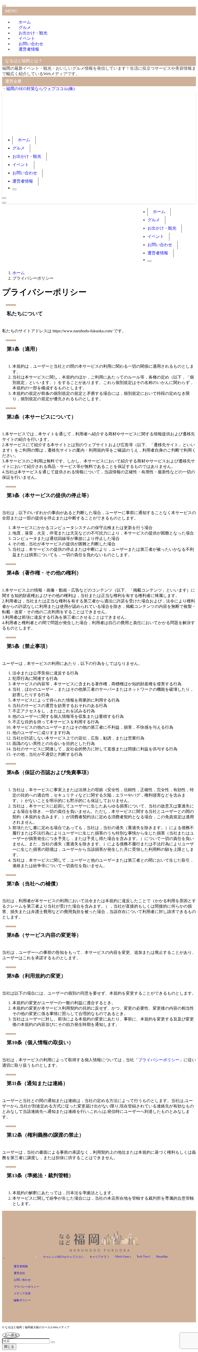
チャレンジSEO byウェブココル (63, 1256)
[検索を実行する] (53, 1342)
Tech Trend (143, 1256)
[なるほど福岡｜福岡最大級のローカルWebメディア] (66, 129)
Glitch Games (123, 1256)
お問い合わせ (22, 1279)
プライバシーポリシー (158, 1060)
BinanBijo (162, 1256)
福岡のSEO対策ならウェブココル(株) (40, 89)
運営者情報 (29, 49)
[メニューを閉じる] (4, 5)
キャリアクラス (99, 1256)
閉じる (9, 1347)
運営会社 (19, 1273)
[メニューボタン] (4, 202)
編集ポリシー (22, 1300)
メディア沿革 (22, 1293)
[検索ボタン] (14, 189)
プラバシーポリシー (26, 1286)
